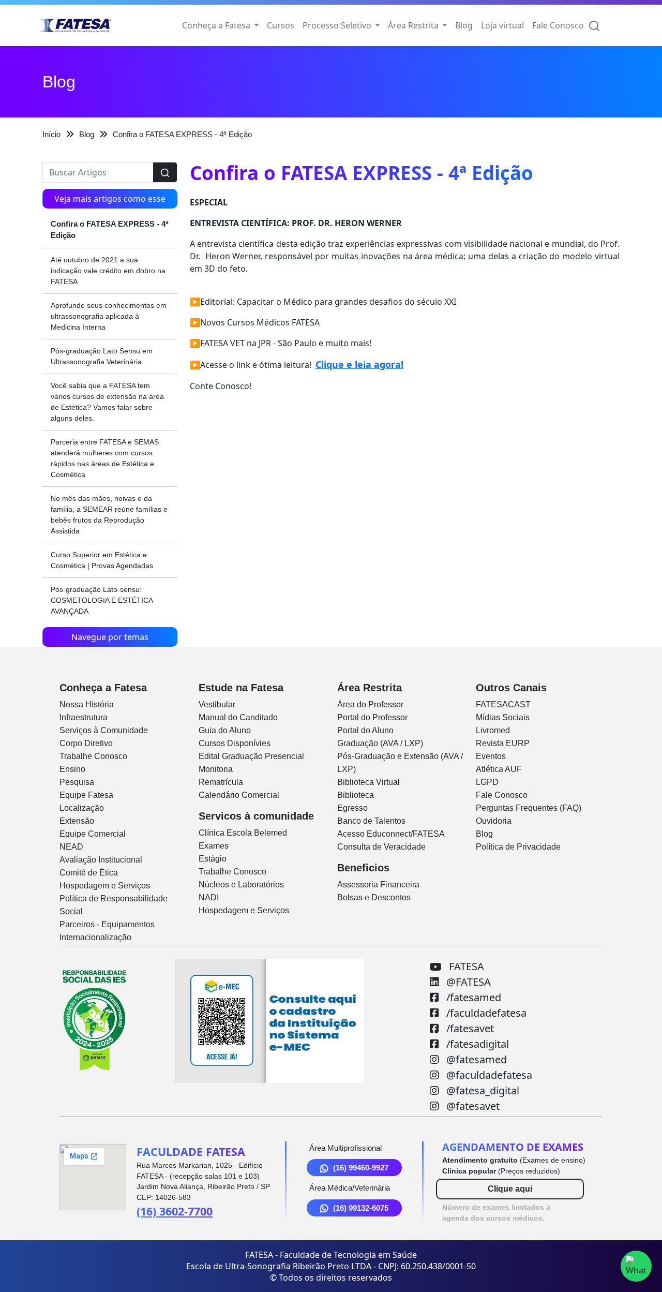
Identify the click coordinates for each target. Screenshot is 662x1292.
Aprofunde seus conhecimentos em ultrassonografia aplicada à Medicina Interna (109, 316)
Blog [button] (464, 25)
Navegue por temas (109, 637)
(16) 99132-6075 (360, 1208)
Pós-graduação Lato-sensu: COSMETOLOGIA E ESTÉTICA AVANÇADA (102, 600)
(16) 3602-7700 (175, 1211)
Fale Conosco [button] (558, 25)
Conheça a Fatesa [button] (217, 25)
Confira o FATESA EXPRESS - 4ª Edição (110, 229)
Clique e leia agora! (359, 364)
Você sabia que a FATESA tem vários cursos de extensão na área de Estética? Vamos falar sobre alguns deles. (107, 401)
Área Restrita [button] (414, 25)
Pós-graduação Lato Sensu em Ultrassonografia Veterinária (102, 356)
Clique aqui (510, 1188)
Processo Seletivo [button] (338, 25)
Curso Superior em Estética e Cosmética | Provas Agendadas (102, 560)
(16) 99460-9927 (360, 1167)
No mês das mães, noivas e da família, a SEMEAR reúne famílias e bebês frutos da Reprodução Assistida (109, 514)
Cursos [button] (280, 25)
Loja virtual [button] (502, 25)
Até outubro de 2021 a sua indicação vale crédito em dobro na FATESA (108, 271)
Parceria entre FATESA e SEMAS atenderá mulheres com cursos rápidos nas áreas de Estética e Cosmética (105, 458)
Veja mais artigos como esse (110, 198)
